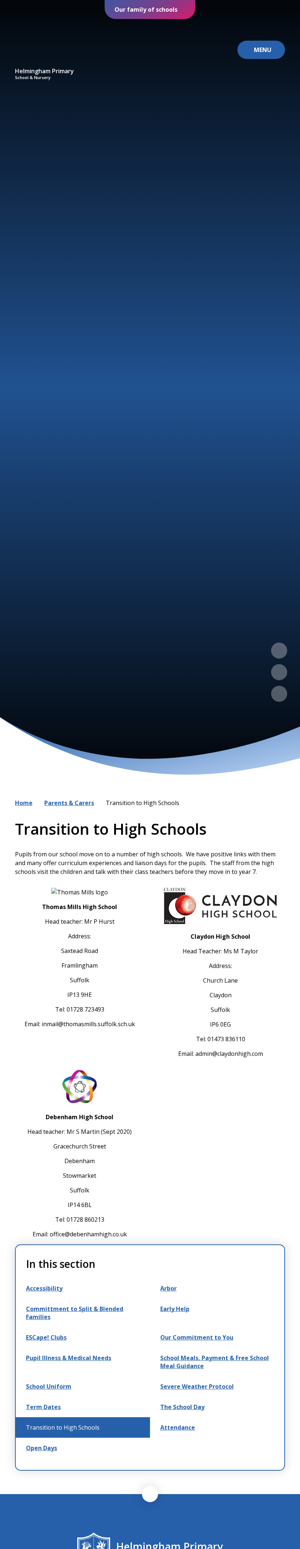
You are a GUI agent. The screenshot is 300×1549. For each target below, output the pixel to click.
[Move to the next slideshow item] (279, 672)
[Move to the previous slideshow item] (279, 651)
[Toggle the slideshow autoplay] (279, 694)
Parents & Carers (69, 803)
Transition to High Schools (142, 803)
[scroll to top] (150, 1494)
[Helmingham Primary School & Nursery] (44, 43)
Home (24, 803)
